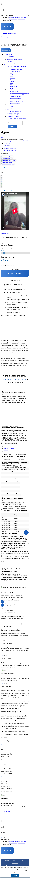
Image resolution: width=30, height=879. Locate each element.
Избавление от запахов (12, 109)
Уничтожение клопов (15, 71)
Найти (12, 127)
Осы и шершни (13, 86)
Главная (6, 53)
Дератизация (10, 104)
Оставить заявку (14, 273)
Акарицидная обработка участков (18, 118)
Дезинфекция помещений (16, 99)
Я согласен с (13, 19)
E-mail (2, 831)
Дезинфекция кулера (15, 103)
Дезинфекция (10, 89)
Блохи (11, 83)
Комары (12, 74)
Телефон (3, 11)
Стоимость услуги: (7, 257)
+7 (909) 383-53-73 (8, 33)
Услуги (5, 64)
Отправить (7, 26)
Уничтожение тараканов (16, 69)
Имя (2, 10)
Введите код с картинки (6, 839)
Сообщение (3, 836)
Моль (11, 79)
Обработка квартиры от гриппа (17, 101)
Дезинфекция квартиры (15, 98)
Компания (15, 860)
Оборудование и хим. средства (14, 59)
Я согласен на (14, 17)
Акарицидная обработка (13, 116)
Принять (15, 875)
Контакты (6, 119)
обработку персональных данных (17, 17)
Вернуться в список (5, 857)
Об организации (8, 54)
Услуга (2, 832)
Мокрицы (12, 78)
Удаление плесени (14, 91)
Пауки (11, 88)
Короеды (12, 76)
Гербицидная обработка (16, 114)
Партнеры (9, 61)
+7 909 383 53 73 (5, 233)
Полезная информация (12, 63)
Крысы (11, 106)
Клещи (11, 73)
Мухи (11, 84)
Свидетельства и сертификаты (14, 58)
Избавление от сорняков (13, 113)
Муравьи (12, 81)
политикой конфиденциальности (17, 19)
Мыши (11, 108)
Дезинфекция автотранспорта (17, 96)
